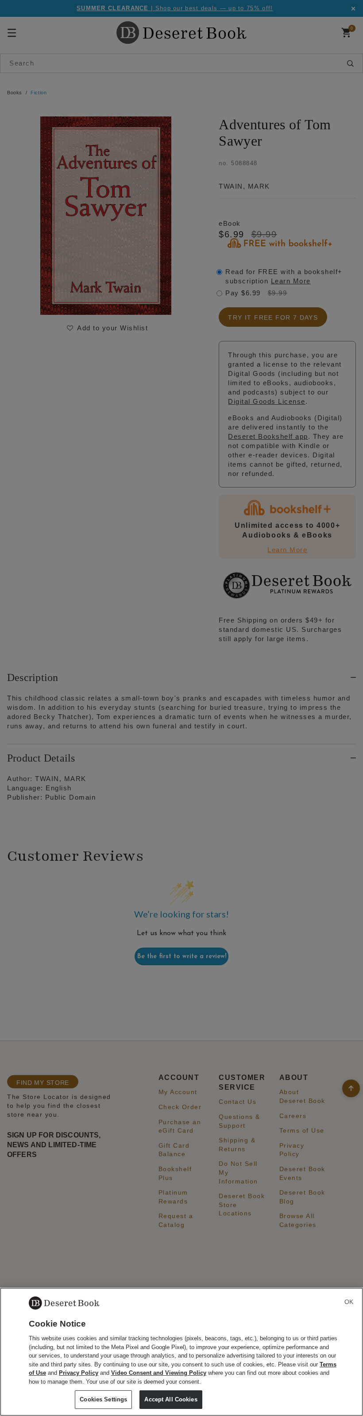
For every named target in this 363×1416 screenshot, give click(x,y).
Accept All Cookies (170, 1399)
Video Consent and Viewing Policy (158, 1373)
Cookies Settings (103, 1399)
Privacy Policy (78, 1373)
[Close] (349, 1302)
